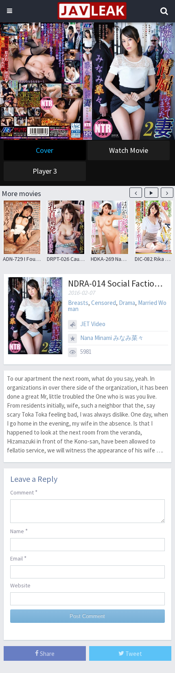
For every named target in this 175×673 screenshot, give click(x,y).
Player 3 (45, 171)
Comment (23, 492)
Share (47, 654)
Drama (127, 303)
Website (20, 585)
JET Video (92, 324)
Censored (103, 303)
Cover (44, 150)
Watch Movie (128, 150)
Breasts (78, 303)
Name (19, 531)
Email (18, 558)
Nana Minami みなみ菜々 (112, 338)
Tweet (133, 654)
